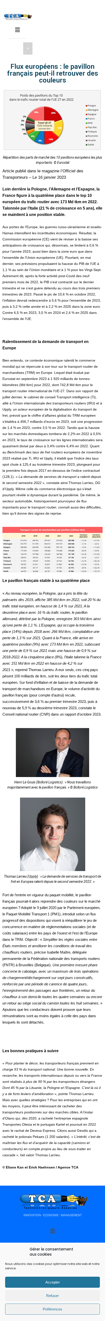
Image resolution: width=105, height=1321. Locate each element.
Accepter (52, 1282)
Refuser (52, 1296)
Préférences (52, 1309)
